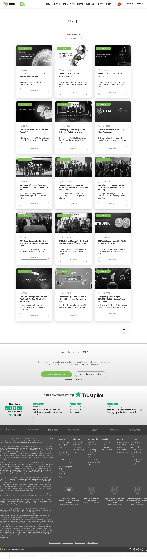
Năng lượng (92, 450)
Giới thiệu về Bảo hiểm (64, 455)
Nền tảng (56, 4)
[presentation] (1, 429)
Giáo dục (109, 4)
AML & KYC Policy (93, 542)
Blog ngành (62, 477)
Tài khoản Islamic (122, 452)
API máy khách (107, 449)
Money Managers (107, 447)
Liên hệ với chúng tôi (65, 463)
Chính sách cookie (80, 542)
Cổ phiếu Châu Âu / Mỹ (94, 456)
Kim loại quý (92, 445)
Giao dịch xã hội (78, 450)
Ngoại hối (91, 442)
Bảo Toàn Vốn (63, 452)
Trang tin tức (63, 471)
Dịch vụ (99, 4)
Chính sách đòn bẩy (137, 449)
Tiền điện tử (92, 452)
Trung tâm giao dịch (136, 453)
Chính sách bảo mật (55, 542)
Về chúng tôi (63, 445)
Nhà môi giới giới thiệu (107, 443)
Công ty (46, 4)
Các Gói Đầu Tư (93, 460)
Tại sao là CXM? (64, 442)
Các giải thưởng (64, 459)
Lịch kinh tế (135, 447)
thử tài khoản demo (74, 379)
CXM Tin (73, 38)
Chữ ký (133, 464)
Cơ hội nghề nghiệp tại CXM (65, 468)
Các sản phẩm (69, 4)
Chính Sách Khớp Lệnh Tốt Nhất (136, 460)
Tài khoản (90, 4)
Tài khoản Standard (123, 442)
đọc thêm (34, 90)
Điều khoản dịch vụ (68, 542)
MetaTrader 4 (77, 442)
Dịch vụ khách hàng (136, 443)
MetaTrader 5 (77, 445)
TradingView (77, 447)
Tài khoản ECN (121, 445)
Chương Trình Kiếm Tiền (94, 463)
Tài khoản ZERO (122, 447)
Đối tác (80, 4)
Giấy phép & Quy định (64, 448)
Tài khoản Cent (121, 450)
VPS (132, 457)
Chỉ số (90, 447)
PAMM (75, 452)
